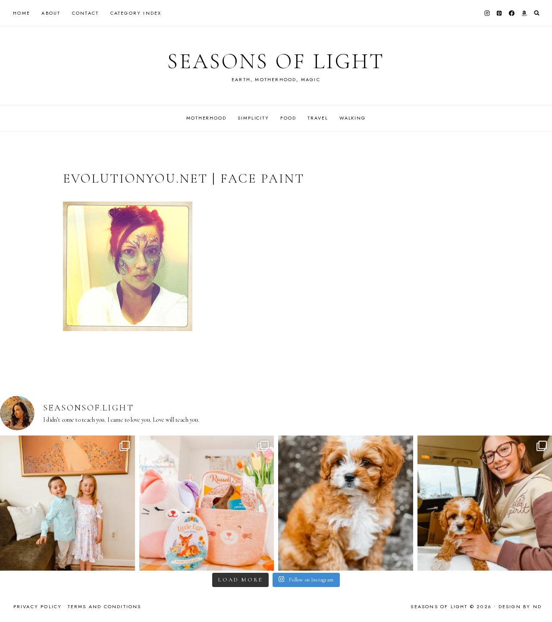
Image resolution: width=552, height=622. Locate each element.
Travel (317, 117)
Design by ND (520, 606)
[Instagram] (486, 13)
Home (21, 12)
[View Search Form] (536, 13)
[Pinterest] (499, 13)
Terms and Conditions (104, 606)
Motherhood (206, 117)
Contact (85, 12)
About (50, 12)
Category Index (136, 12)
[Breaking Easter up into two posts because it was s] (206, 503)
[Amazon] (524, 13)
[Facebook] (512, 13)
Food (288, 117)
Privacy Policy (37, 606)
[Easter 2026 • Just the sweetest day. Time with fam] (67, 503)
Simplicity (253, 117)
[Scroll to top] (537, 598)
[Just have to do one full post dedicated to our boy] (345, 503)
